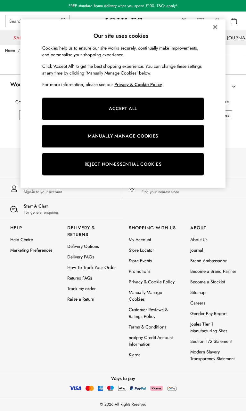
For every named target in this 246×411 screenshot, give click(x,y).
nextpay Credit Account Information (151, 340)
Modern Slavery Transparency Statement (212, 355)
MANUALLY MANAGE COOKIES (123, 136)
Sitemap (198, 292)
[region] (123, 103)
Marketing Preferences (31, 250)
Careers (197, 303)
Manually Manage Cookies (145, 295)
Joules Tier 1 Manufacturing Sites (208, 327)
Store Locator (141, 250)
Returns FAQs (80, 278)
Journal (196, 250)
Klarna (135, 355)
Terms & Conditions (147, 327)
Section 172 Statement (211, 341)
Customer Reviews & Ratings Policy (148, 313)
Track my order (81, 288)
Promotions (140, 271)
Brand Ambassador (208, 260)
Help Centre (21, 239)
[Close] (215, 27)
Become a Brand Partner (213, 271)
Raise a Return (80, 299)
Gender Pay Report (208, 313)
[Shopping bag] (234, 21)
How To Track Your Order (91, 267)
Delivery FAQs (80, 257)
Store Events (140, 260)
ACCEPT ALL (123, 109)
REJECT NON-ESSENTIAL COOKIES (123, 164)
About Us (199, 239)
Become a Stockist (207, 282)
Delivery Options (83, 246)
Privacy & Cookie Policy (152, 282)
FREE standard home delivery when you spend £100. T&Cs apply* (123, 6)
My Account (140, 239)
